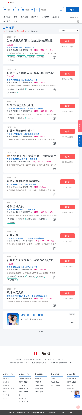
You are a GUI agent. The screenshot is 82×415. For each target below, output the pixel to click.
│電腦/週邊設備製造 (39, 296)
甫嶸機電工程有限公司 (16, 238)
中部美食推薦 (72, 379)
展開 (72, 322)
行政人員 (12, 235)
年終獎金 (30, 57)
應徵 (67, 41)
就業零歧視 (39, 388)
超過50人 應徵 (67, 46)
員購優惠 (11, 60)
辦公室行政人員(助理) (21, 105)
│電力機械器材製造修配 (36, 238)
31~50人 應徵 (67, 111)
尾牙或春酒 (12, 92)
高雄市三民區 (12, 111)
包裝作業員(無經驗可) (21, 130)
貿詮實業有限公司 (14, 184)
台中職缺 (6, 379)
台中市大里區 (12, 82)
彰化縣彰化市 (12, 187)
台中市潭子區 (12, 298)
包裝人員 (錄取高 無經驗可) (24, 181)
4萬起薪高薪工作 (25, 379)
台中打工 (6, 395)
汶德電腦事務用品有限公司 (18, 296)
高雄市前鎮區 (12, 240)
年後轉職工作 (24, 388)
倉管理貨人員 (15, 206)
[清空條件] (78, 21)
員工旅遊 (11, 57)
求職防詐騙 (39, 392)
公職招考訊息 (40, 385)
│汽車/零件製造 (29, 184)
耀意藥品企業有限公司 (16, 209)
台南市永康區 (12, 136)
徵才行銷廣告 (56, 385)
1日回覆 (10, 44)
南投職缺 (6, 385)
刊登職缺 (54, 379)
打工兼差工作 (24, 385)
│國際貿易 (32, 159)
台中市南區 (11, 161)
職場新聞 (38, 379)
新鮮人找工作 (24, 382)
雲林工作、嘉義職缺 (8, 390)
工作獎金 (40, 57)
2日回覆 (10, 77)
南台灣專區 (71, 388)
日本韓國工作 (24, 401)
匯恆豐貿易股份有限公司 (17, 159)
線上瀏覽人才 (56, 382)
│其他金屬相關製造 (30, 134)
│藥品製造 (31, 209)
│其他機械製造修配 (34, 108)
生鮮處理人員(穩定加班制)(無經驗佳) (30, 40)
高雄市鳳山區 (12, 50)
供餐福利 (21, 57)
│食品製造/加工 (29, 47)
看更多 (55, 57)
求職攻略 (38, 382)
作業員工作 (23, 398)
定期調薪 (21, 118)
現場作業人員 (15, 292)
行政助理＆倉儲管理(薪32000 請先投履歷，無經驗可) (32, 260)
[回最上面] (78, 407)
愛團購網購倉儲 (13, 80)
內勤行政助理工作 (24, 393)
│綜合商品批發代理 (28, 80)
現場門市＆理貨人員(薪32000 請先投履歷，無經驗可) (32, 73)
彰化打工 (6, 398)
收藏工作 (80, 141)
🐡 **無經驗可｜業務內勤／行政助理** (31, 156)
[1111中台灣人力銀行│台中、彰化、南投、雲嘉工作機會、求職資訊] (11, 2)
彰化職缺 (6, 382)
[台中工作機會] (41, 353)
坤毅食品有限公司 (14, 47)
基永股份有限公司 (14, 134)
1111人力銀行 (72, 392)
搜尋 (72, 9)
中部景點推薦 (72, 382)
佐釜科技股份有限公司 (16, 108)
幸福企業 (70, 385)
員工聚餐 (42, 219)
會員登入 (80, 127)
